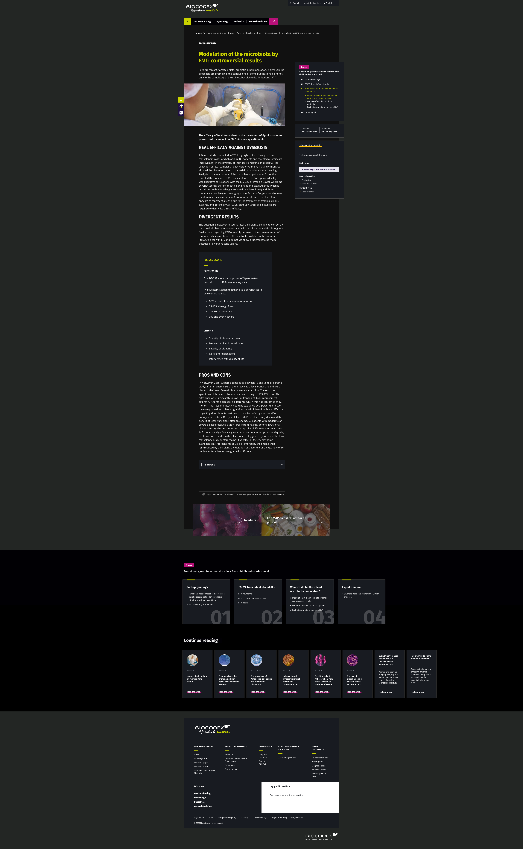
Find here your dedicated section (286, 795)
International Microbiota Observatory (236, 759)
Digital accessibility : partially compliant (288, 817)
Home (197, 33)
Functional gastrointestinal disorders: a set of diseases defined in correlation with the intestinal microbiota (207, 596)
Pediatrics (238, 21)
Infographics (317, 761)
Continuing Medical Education (289, 748)
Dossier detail (308, 191)
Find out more (385, 692)
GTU (211, 817)
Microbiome (278, 494)
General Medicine (258, 21)
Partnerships (231, 769)
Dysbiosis (217, 494)
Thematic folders (201, 766)
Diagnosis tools (318, 765)
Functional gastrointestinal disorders (254, 494)
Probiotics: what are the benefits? (322, 107)
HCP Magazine (200, 758)
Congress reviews (263, 762)
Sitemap (244, 817)
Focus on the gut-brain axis (201, 604)
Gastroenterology (202, 21)
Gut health (229, 494)
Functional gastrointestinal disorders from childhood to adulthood (233, 33)
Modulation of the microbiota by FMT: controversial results (322, 97)
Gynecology (222, 21)
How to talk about (320, 757)
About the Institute (312, 3)
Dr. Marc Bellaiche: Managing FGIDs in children (361, 595)
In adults (245, 602)
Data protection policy (227, 817)
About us (229, 754)
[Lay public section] (273, 21)
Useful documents (318, 748)
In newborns (246, 593)
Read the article (194, 691)
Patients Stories (319, 769)
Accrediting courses (287, 757)
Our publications (203, 746)
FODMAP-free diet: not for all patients (309, 605)
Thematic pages (201, 762)
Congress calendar (263, 755)
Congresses (265, 746)
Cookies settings (260, 817)
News (196, 754)
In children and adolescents (253, 598)
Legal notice (199, 817)
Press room (230, 765)
